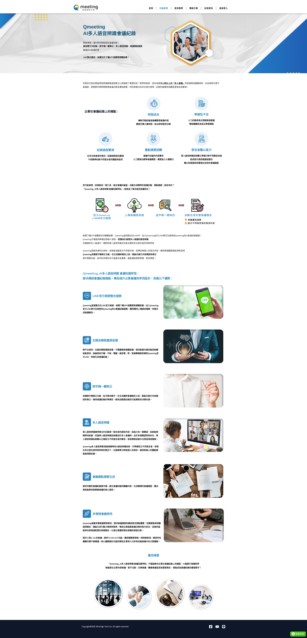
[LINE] (223, 626)
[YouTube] (217, 626)
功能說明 (163, 8)
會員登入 (223, 8)
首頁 (151, 8)
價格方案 (193, 8)
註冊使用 (208, 8)
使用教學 (178, 8)
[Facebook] (211, 626)
